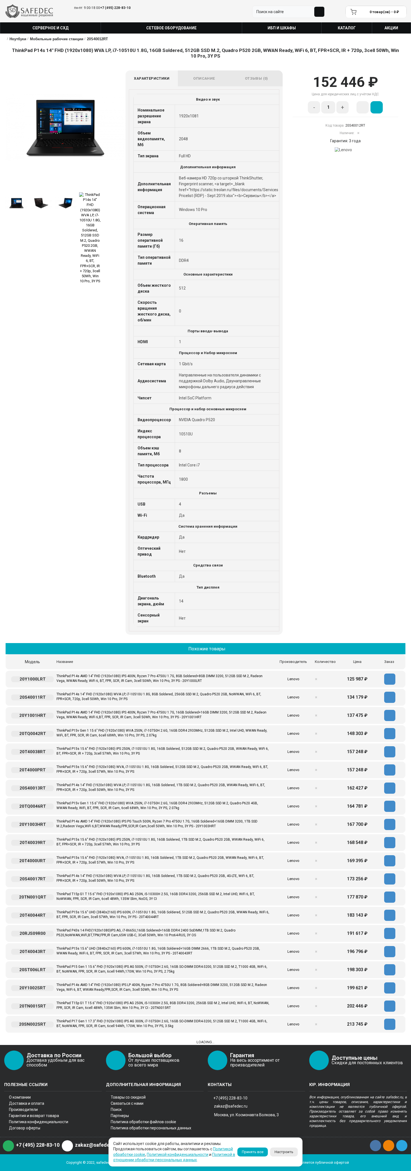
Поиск (116, 1109)
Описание (204, 78)
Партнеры (120, 1115)
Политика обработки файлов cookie (143, 1122)
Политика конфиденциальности (38, 1122)
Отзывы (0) (256, 78)
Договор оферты (24, 1128)
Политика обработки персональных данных (151, 1128)
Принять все (252, 1152)
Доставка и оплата (26, 1103)
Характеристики (151, 78)
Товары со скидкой (128, 1097)
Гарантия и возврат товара (34, 1115)
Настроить (284, 1152)
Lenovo (293, 679)
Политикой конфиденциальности (177, 1154)
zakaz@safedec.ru (230, 1106)
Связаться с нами (127, 1103)
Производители (23, 1109)
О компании (20, 1097)
